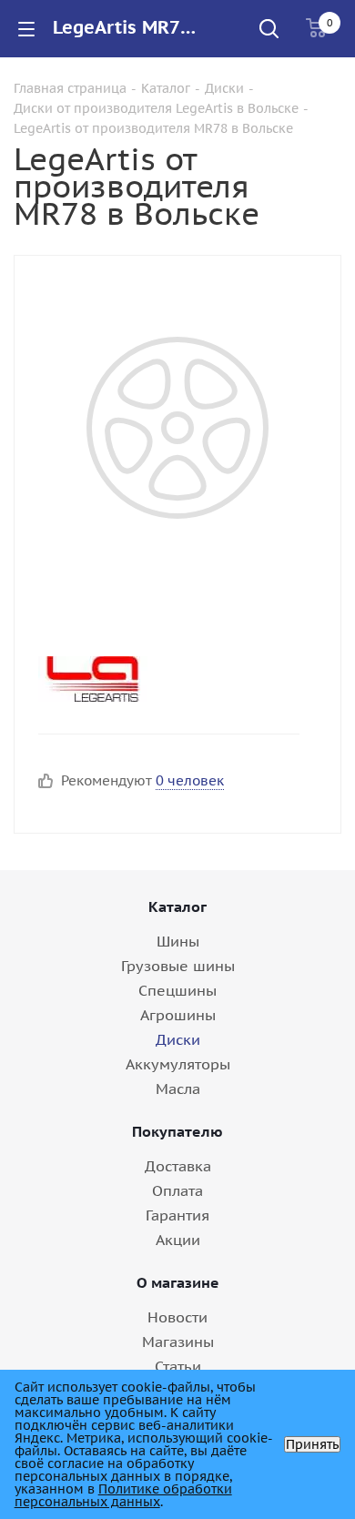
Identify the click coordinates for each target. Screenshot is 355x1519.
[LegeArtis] (162, 679)
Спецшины (177, 990)
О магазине (178, 1282)
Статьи (178, 1366)
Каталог (177, 906)
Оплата (177, 1190)
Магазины (178, 1341)
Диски (178, 1039)
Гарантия (177, 1215)
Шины (178, 941)
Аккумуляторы (178, 1064)
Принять (312, 1444)
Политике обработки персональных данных (123, 1495)
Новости (177, 1317)
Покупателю (177, 1131)
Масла (178, 1088)
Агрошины (178, 1015)
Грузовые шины (178, 966)
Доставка (178, 1166)
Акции (178, 1239)
